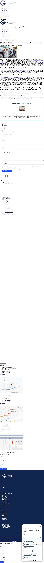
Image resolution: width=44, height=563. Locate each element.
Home (1, 39)
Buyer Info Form (5, 525)
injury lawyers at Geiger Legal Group (8, 91)
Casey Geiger (21, 92)
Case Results (4, 11)
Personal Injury (5, 496)
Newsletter (4, 516)
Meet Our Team (5, 10)
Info (0, 374)
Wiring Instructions (6, 526)
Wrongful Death (5, 502)
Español (22, 26)
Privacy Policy (16, 532)
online (23, 98)
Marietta (15, 538)
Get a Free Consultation (24, 27)
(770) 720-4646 (7, 372)
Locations (4, 12)
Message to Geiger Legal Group (7, 152)
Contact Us (4, 13)
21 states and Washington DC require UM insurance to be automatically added (14, 77)
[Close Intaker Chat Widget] (40, 526)
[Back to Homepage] (8, 479)
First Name (4, 136)
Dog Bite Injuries (5, 498)
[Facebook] (4, 483)
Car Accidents (5, 495)
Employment (4, 503)
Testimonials (4, 511)
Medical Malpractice (6, 500)
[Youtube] (4, 488)
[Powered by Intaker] (34, 560)
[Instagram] (4, 490)
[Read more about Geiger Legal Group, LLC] (22, 111)
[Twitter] (4, 485)
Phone (3, 148)
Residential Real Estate (6, 504)
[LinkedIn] (3, 481)
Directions (3, 374)
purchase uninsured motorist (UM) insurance (22, 70)
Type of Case (4, 161)
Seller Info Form (5, 524)
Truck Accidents (5, 497)
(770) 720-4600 (7, 371)
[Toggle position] (38, 526)
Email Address (2, 456)
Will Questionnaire (5, 15)
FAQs (3, 514)
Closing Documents (5, 14)
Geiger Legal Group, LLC (26, 103)
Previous (1, 364)
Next (5, 364)
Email (3, 144)
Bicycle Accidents (5, 501)
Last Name (4, 140)
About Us (4, 9)
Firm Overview (5, 510)
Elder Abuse (4, 499)
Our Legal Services (5, 29)
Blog (3, 39)
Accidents (20, 45)
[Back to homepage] (8, 5)
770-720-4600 (17, 27)
